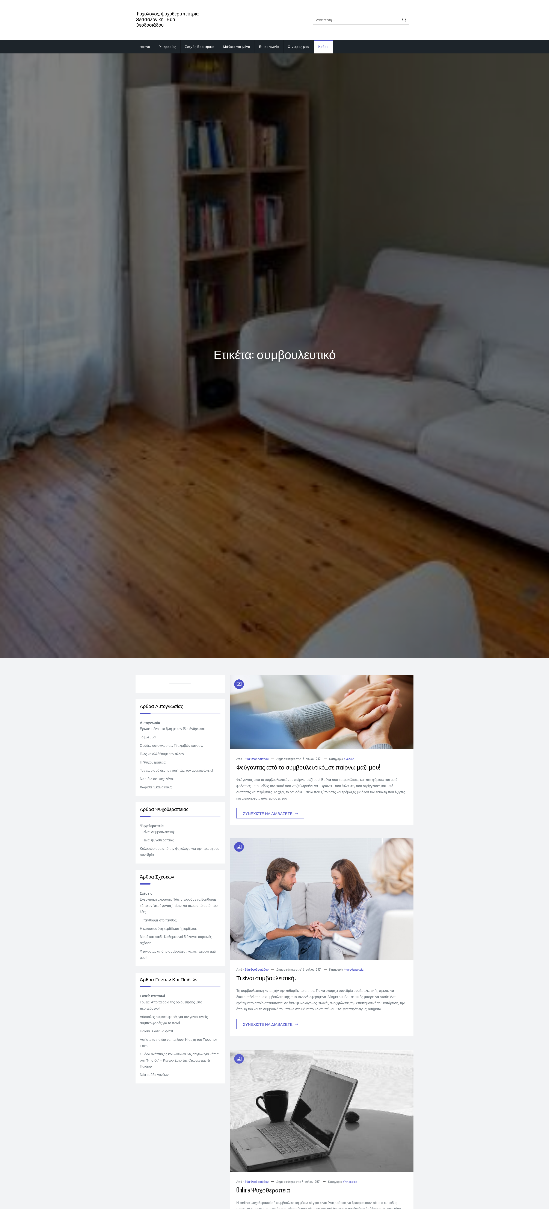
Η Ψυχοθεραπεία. (153, 762)
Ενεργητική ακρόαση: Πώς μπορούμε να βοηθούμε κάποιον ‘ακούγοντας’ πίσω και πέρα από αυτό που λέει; (179, 905)
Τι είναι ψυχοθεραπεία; (157, 840)
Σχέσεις (349, 758)
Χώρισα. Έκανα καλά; (156, 787)
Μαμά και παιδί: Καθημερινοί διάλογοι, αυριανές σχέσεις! (176, 939)
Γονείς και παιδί (152, 996)
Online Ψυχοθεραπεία (263, 1188)
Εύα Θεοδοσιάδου (256, 758)
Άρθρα (323, 46)
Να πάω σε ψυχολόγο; (156, 778)
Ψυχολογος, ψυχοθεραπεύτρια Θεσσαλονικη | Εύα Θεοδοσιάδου (167, 19)
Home (145, 46)
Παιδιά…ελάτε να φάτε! (156, 1031)
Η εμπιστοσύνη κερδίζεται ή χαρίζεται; (168, 928)
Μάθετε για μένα (236, 46)
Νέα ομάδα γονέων (154, 1074)
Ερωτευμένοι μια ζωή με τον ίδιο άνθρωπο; (172, 728)
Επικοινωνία (269, 46)
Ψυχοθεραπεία (353, 969)
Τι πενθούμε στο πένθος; (158, 920)
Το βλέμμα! (148, 737)
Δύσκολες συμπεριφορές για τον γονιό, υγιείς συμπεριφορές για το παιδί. (174, 1020)
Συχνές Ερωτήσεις (199, 46)
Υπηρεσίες (167, 46)
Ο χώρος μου (298, 46)
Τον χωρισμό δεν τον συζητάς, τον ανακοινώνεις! (176, 770)
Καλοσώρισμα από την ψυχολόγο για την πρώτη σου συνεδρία (180, 851)
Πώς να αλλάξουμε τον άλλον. (162, 753)
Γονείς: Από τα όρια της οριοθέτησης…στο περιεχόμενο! (171, 1005)
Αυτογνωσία (150, 722)
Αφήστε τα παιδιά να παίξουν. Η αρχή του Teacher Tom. (178, 1042)
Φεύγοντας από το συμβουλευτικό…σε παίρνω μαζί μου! (308, 766)
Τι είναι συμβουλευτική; (266, 977)
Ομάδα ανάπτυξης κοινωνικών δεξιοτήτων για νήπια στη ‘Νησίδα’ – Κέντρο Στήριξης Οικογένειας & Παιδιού (179, 1060)
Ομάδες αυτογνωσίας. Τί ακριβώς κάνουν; (171, 745)
